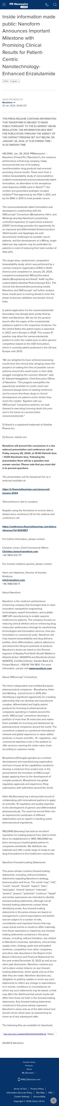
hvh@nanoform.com (13, 580)
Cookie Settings (21, 1096)
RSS (50, 1092)
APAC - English (10, 81)
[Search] (55, 4)
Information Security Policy (19, 1092)
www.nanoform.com (40, 668)
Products (29, 1065)
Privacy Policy (37, 1088)
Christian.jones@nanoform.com (20, 551)
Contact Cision (29, 1062)
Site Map (40, 1092)
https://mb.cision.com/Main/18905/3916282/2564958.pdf (25, 1034)
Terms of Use (20, 1088)
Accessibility (39, 1096)
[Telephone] (47, 4)
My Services (28, 1072)
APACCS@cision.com (30, 1079)
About (29, 1069)
